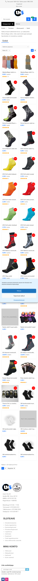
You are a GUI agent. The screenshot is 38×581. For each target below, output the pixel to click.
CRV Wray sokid (7, 276)
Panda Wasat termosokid (9, 378)
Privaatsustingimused (19, 300)
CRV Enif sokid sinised (27, 225)
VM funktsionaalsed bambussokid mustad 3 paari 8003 (10, 454)
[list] (35, 50)
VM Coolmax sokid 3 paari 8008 (28, 429)
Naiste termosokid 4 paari (27, 327)
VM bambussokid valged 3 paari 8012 (10, 429)
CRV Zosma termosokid (27, 276)
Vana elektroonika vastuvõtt (13, 540)
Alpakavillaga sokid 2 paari (28, 72)
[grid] (32, 50)
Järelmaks (8, 534)
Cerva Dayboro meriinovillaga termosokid (28, 97)
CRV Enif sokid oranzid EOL (10, 199)
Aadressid (8, 555)
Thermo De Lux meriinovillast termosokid (10, 403)
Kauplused (8, 536)
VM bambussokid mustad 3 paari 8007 (28, 403)
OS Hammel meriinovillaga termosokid (10, 352)
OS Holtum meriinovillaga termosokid (28, 352)
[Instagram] (6, 579)
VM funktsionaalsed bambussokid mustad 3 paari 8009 (28, 454)
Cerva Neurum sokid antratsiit (28, 123)
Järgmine (10, 468)
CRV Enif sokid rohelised (9, 225)
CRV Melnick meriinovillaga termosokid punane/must (10, 250)
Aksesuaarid (20, 28)
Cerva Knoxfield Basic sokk (10, 123)
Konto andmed (9, 557)
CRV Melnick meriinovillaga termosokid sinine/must (28, 250)
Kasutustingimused (10, 527)
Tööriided (11, 28)
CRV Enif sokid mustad (27, 174)
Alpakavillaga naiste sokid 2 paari (10, 72)
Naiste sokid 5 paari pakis (9, 327)
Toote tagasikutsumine (11, 538)
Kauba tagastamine (10, 525)
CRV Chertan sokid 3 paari (28, 148)
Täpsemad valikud (19, 296)
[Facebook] (3, 579)
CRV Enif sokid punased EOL (28, 199)
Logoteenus (8, 531)
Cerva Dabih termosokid (9, 97)
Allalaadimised (9, 553)
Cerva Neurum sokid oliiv (9, 148)
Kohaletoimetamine (10, 523)
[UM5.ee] (19, 12)
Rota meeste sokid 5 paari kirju (28, 378)
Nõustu (19, 291)
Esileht (3, 28)
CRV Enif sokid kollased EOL (10, 174)
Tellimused (8, 551)
